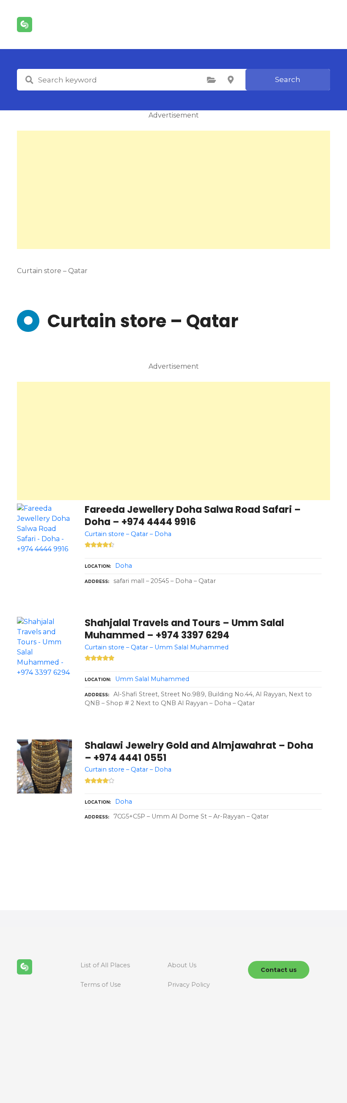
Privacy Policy (189, 984)
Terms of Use (100, 984)
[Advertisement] (173, 190)
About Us (182, 965)
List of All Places (105, 965)
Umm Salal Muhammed (152, 679)
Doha (123, 565)
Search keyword (29, 80)
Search (287, 79)
